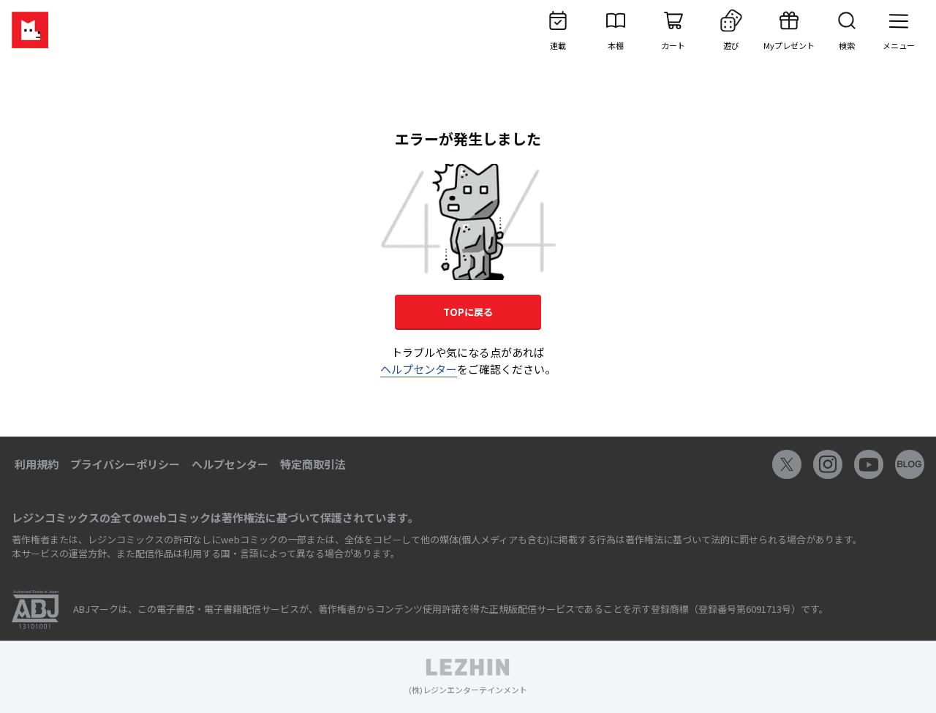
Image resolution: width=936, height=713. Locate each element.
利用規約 (36, 464)
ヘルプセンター (418, 369)
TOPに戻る (468, 312)
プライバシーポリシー (125, 464)
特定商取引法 (313, 464)
